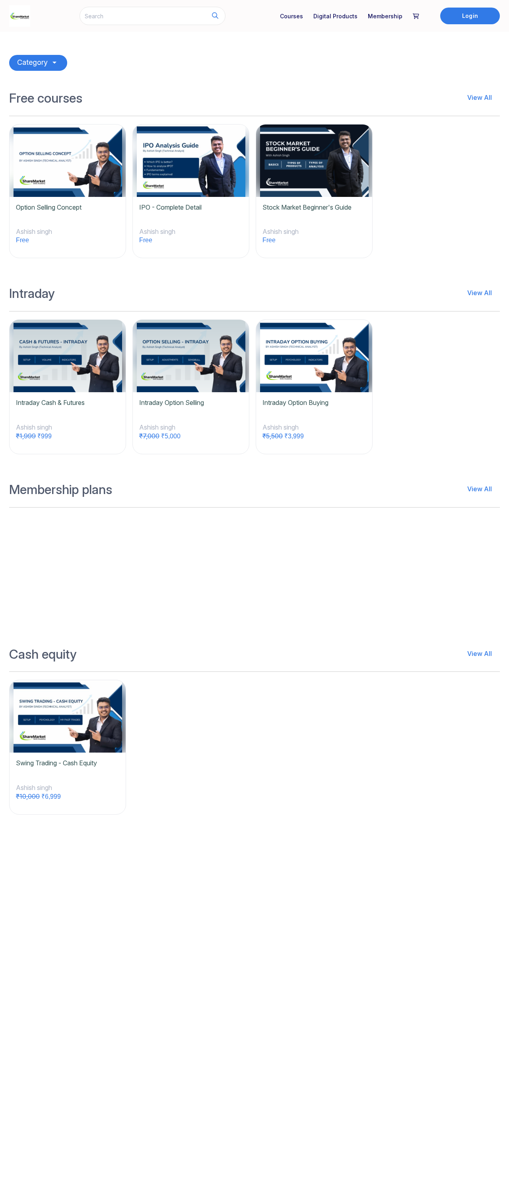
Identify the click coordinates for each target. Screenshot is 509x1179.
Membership (385, 16)
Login (470, 15)
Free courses (45, 98)
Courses (291, 16)
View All (479, 97)
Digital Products (335, 16)
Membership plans (60, 489)
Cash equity (43, 654)
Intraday (32, 293)
